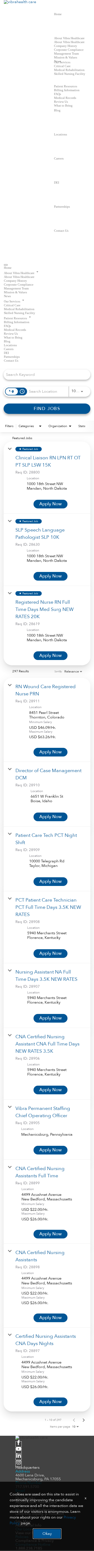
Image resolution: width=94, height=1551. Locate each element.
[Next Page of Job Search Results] (83, 1420)
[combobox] (44, 374)
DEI (56, 182)
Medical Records (65, 98)
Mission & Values (65, 57)
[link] (47, 478)
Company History (65, 46)
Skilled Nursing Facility (69, 74)
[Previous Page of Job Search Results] (74, 1420)
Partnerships (62, 206)
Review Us (61, 101)
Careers (59, 158)
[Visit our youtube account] (18, 1451)
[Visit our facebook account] (18, 1444)
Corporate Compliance (69, 49)
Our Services (62, 62)
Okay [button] (47, 1533)
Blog (57, 110)
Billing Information (67, 90)
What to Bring (63, 105)
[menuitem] (47, 267)
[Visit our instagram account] (18, 1464)
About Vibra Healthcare (69, 38)
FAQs (57, 94)
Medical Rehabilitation (69, 70)
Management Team (66, 53)
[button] (47, 272)
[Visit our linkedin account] (18, 1457)
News (7, 296)
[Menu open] (6, 265)
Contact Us (61, 230)
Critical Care (62, 66)
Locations (60, 134)
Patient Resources (65, 86)
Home (58, 14)
